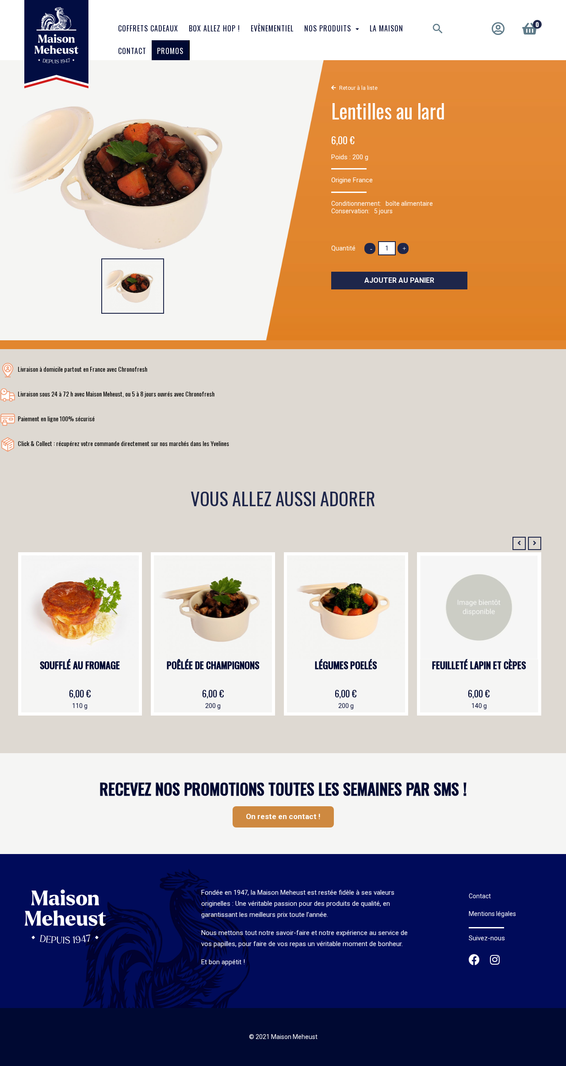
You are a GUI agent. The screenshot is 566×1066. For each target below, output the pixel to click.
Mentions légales (492, 913)
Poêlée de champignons (213, 665)
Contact (480, 896)
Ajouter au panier (399, 280)
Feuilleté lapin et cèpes (479, 665)
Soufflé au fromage (80, 665)
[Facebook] (474, 960)
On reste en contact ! (283, 816)
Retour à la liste (358, 88)
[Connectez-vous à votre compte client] (498, 28)
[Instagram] (495, 960)
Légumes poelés (346, 665)
